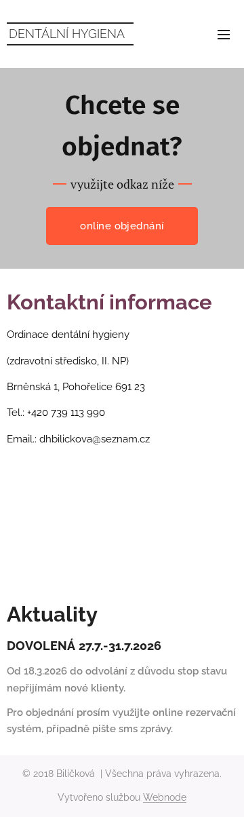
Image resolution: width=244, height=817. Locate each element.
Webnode (164, 797)
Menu (223, 34)
